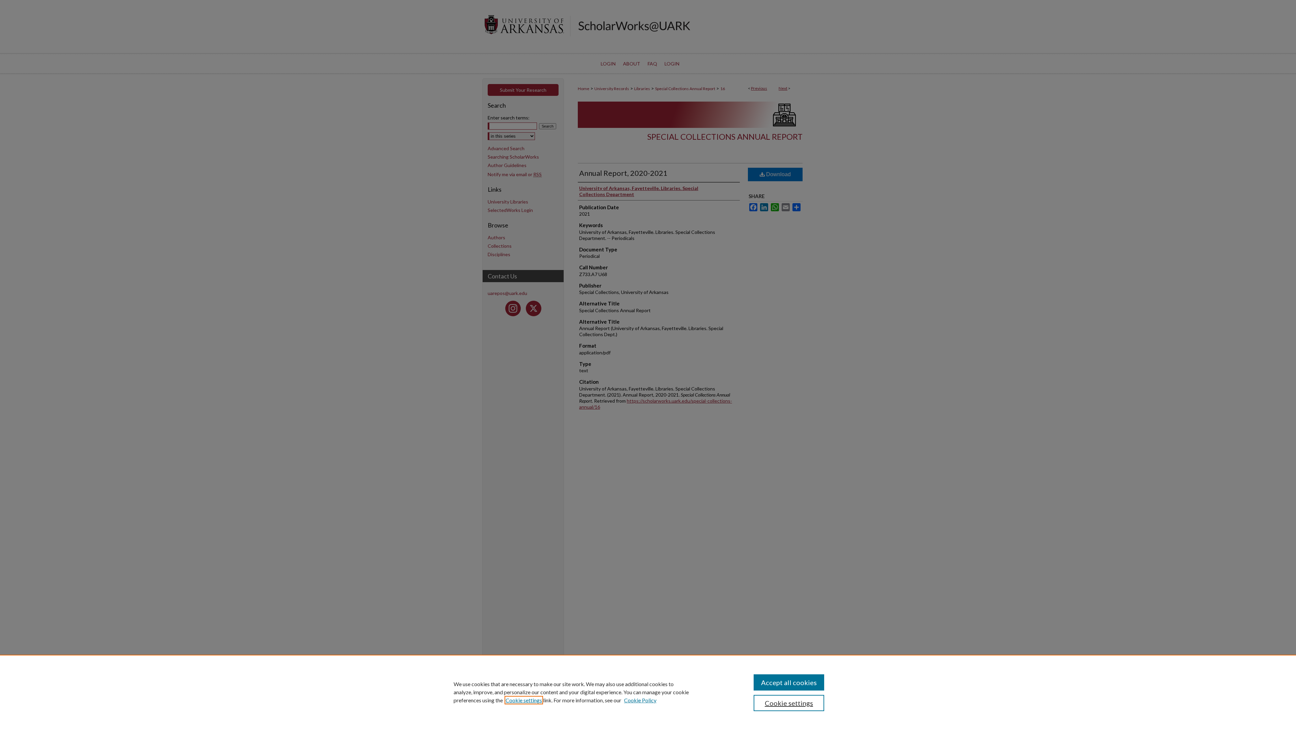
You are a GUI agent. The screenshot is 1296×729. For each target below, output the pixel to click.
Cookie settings (524, 700)
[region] (648, 692)
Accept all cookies (789, 682)
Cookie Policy (640, 700)
